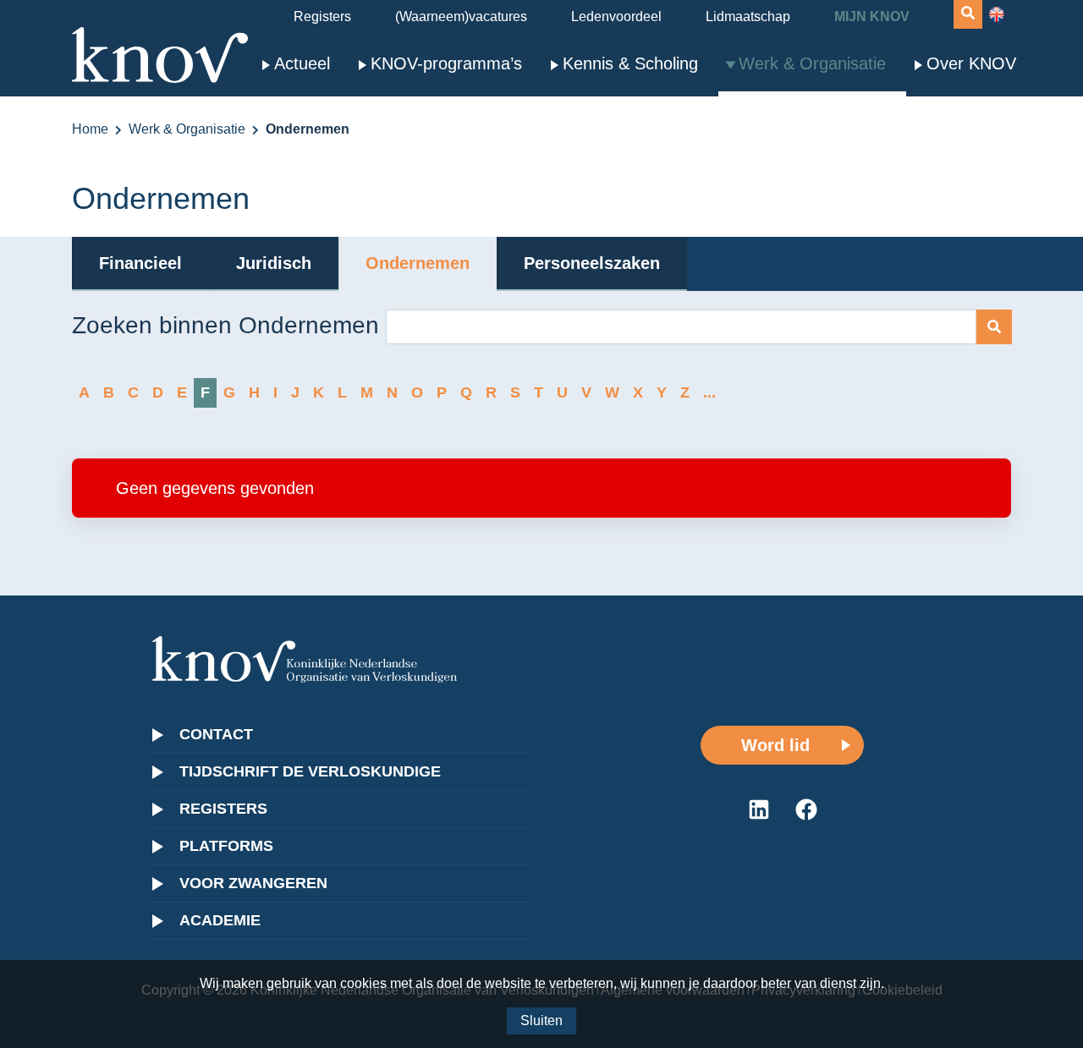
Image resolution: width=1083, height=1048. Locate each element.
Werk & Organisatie (812, 63)
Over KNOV (971, 63)
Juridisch (273, 263)
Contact (216, 734)
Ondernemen (418, 263)
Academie (220, 920)
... (709, 392)
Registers (322, 16)
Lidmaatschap (748, 16)
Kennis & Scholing (630, 63)
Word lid (775, 745)
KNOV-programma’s (446, 63)
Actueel (302, 63)
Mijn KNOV (872, 16)
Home (90, 129)
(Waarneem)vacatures (461, 16)
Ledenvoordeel (616, 16)
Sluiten (541, 1020)
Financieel (140, 263)
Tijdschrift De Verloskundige (310, 771)
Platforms (226, 845)
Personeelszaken (592, 263)
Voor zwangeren (253, 883)
